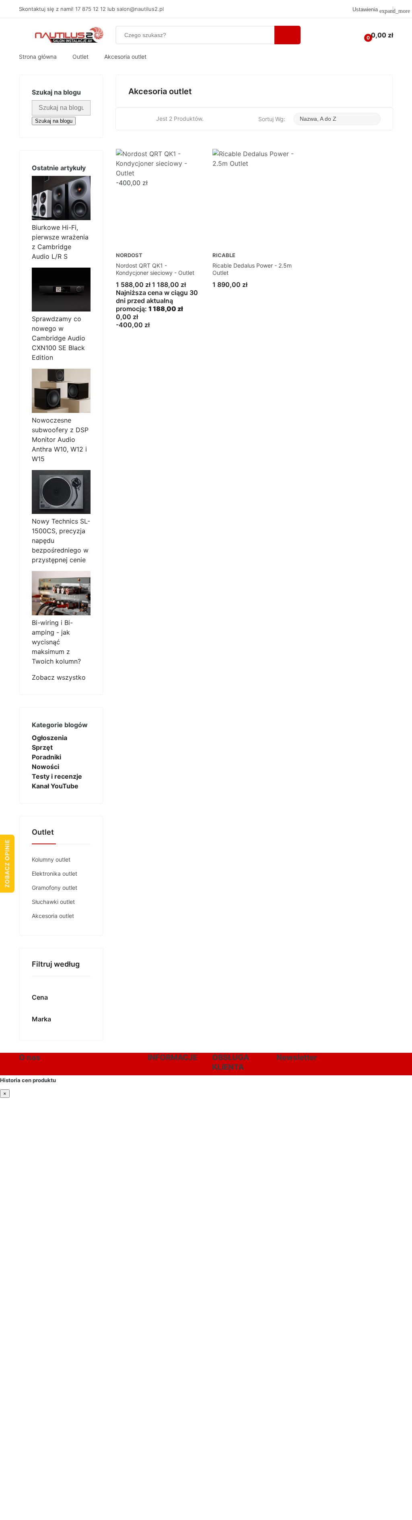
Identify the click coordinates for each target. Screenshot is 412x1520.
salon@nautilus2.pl (140, 9)
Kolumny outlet (51, 859)
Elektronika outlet (54, 873)
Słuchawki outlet (53, 901)
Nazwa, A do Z (323, 119)
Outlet (43, 832)
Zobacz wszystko (59, 677)
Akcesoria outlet (53, 915)
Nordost (129, 255)
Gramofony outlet (54, 887)
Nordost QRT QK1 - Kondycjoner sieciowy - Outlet (155, 269)
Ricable (223, 255)
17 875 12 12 (90, 9)
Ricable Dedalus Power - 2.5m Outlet (252, 269)
